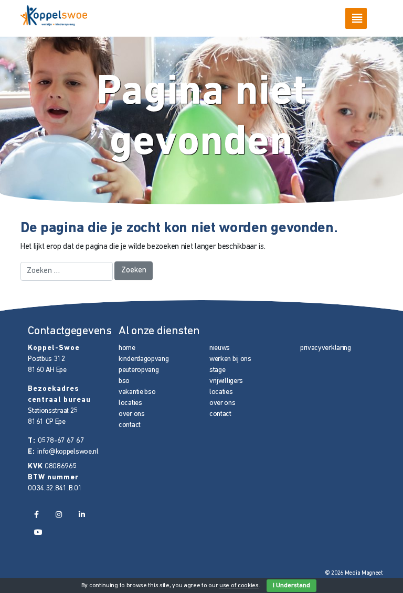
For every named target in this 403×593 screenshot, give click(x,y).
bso (124, 381)
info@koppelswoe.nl (68, 452)
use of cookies (239, 586)
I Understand (291, 586)
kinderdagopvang (143, 359)
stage (217, 370)
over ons (132, 414)
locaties (130, 403)
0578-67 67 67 (61, 441)
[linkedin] (81, 515)
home (127, 348)
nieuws (219, 348)
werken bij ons (230, 359)
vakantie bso (137, 392)
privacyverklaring (325, 348)
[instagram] (58, 515)
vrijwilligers (226, 381)
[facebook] (36, 515)
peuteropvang (138, 370)
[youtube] (38, 533)
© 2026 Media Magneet (354, 573)
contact (130, 425)
